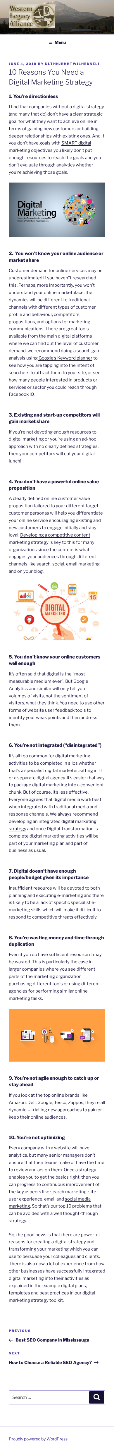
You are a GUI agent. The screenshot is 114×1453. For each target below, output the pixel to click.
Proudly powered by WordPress (38, 1438)
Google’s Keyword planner (65, 358)
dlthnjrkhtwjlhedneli (72, 64)
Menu (60, 42)
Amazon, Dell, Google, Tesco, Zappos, (47, 1102)
